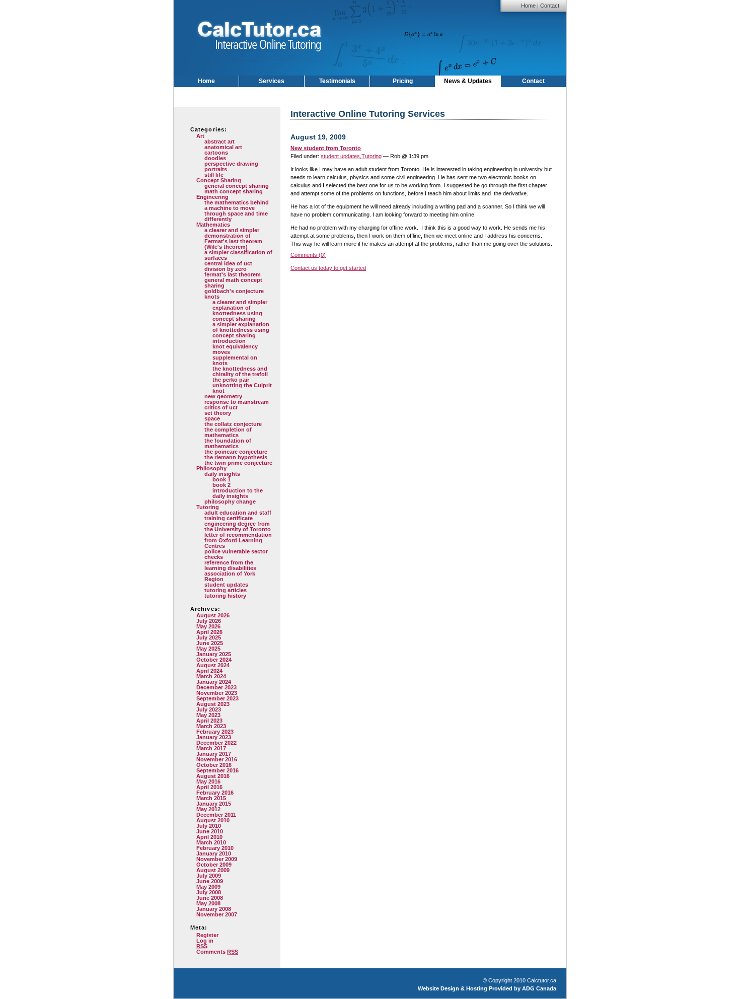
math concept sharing (233, 191)
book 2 (221, 485)
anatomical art (223, 147)
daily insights (222, 474)
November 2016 (216, 759)
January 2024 (213, 682)
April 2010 (209, 837)
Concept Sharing (218, 180)
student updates (226, 585)
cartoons (216, 153)
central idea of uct (228, 263)
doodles (215, 158)
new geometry (223, 396)
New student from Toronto (325, 148)
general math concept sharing (233, 283)
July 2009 (208, 876)
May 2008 (208, 903)
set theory (217, 413)
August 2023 (213, 704)
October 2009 (214, 865)
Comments (217, 952)
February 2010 (215, 848)
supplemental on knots (234, 360)
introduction (229, 341)
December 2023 (216, 687)
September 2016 (217, 770)
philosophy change (230, 501)
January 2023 (213, 737)
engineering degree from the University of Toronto (237, 526)
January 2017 (213, 754)
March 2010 (211, 842)
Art (200, 136)
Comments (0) (308, 255)
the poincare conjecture (235, 452)
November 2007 (216, 914)
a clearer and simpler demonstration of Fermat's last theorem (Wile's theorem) (233, 238)
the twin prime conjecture (238, 463)
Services (271, 81)
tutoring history (225, 596)
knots (211, 297)
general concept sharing (236, 186)
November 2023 (216, 693)
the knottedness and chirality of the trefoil (240, 371)
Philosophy (211, 468)
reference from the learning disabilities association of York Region (230, 570)
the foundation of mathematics (227, 443)
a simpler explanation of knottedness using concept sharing (240, 329)
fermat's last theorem (232, 274)
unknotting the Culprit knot (242, 388)
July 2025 (208, 637)
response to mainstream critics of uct (236, 404)
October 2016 (214, 765)
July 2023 (208, 709)
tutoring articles (225, 590)
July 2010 (208, 826)
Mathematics (213, 225)
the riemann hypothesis (235, 457)
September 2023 (217, 698)
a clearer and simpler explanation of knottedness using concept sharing (239, 310)
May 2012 (208, 809)
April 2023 (209, 721)
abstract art (219, 141)
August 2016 (213, 776)
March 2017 (211, 748)
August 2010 (213, 820)
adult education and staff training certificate (237, 515)
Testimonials (337, 81)
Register (207, 935)
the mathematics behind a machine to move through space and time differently (236, 210)
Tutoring (207, 507)
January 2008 (213, 909)
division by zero (225, 269)
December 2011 (216, 815)
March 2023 (211, 726)
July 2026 (208, 621)
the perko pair (230, 380)
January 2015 (213, 804)
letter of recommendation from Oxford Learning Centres (238, 540)
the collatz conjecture (233, 424)
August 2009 (213, 870)
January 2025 (213, 654)
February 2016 (215, 793)
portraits (215, 169)
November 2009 (216, 859)
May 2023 (208, 715)
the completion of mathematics (228, 432)
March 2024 (211, 676)
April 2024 (209, 671)
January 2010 (213, 853)
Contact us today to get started (328, 268)
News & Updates (468, 81)
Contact (549, 6)
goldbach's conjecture (234, 291)
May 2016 (208, 781)
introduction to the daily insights (237, 493)
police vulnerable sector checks (236, 554)
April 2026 (209, 632)
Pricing (403, 81)
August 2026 (213, 615)
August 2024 (213, 665)
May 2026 (208, 626)
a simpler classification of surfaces (238, 255)
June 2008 (209, 898)
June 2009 (209, 881)
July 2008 (208, 892)
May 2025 (208, 649)
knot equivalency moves (235, 349)
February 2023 (215, 732)
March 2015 (211, 798)
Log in (204, 941)
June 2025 (209, 643)
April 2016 (209, 787)
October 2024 (214, 660)
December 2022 (216, 743)
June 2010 (209, 831)
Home (528, 6)
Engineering (212, 197)
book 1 (221, 479)
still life (214, 175)
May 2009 (208, 887)
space (212, 418)
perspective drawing (231, 164)
